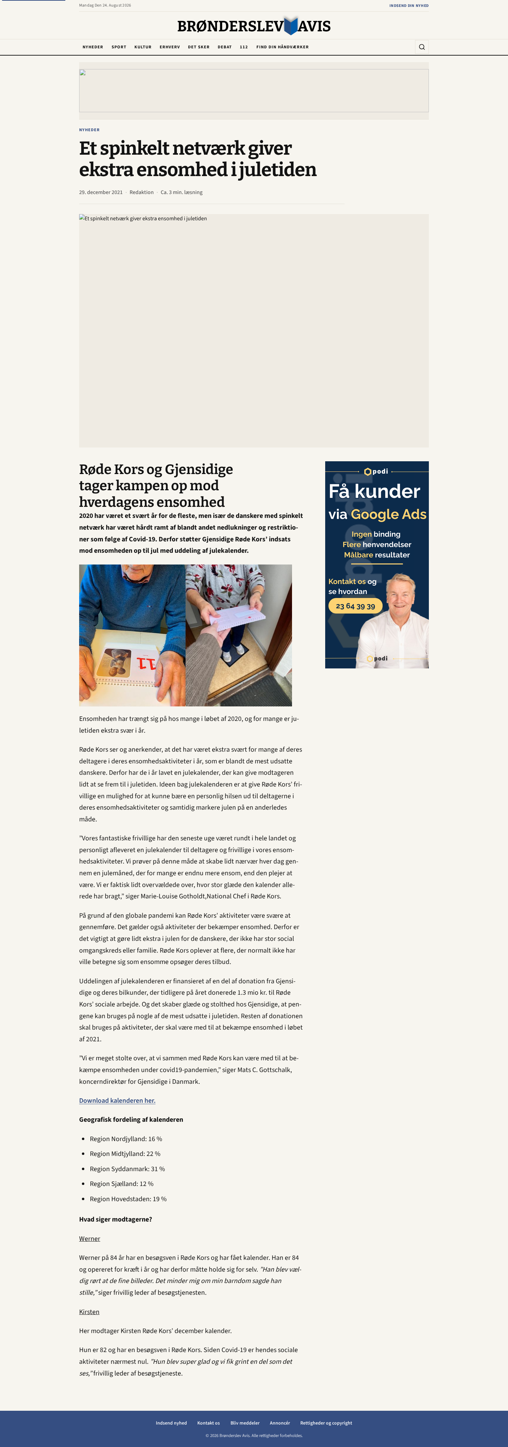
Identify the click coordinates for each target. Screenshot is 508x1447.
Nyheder (93, 47)
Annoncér (280, 1423)
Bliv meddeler (245, 1423)
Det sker (199, 47)
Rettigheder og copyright (326, 1423)
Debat (225, 47)
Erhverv (170, 47)
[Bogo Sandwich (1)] (254, 90)
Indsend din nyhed (409, 6)
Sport (119, 47)
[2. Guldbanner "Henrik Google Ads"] (377, 564)
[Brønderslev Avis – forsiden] (254, 26)
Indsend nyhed (171, 1423)
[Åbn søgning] (422, 47)
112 (244, 47)
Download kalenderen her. (117, 1101)
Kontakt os (208, 1423)
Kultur (143, 47)
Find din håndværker (282, 47)
